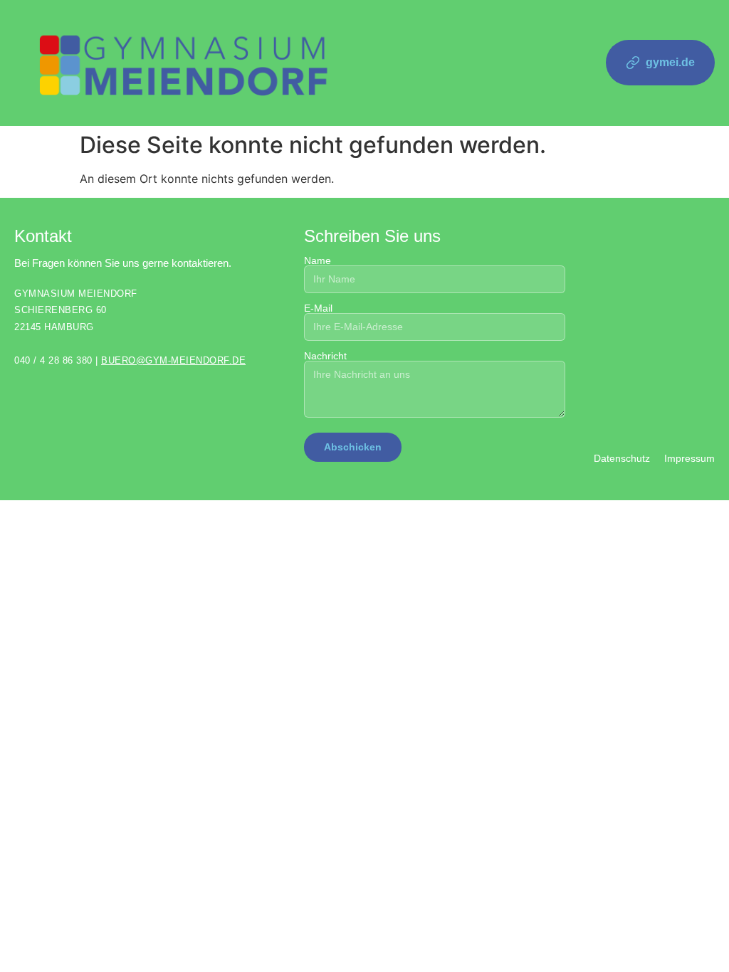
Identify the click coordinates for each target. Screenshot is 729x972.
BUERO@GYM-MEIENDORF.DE (173, 360)
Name (317, 260)
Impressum (689, 458)
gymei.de (670, 62)
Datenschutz (622, 458)
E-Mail (318, 308)
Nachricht (325, 356)
